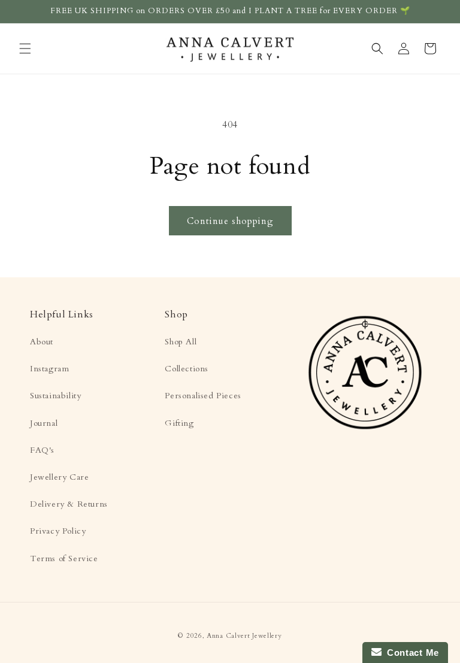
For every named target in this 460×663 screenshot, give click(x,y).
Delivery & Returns (69, 504)
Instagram (49, 368)
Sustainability (55, 395)
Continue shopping (230, 221)
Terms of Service (64, 558)
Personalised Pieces (203, 395)
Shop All (180, 341)
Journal (44, 423)
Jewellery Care (59, 477)
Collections (186, 368)
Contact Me (410, 652)
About (41, 341)
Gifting (179, 423)
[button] (25, 48)
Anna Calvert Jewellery (244, 635)
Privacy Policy (58, 531)
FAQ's (42, 450)
